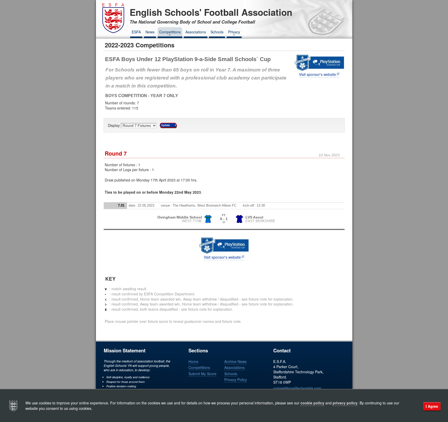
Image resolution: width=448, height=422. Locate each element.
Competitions (170, 31)
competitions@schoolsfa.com (297, 388)
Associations (195, 31)
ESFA (136, 31)
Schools (217, 31)
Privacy (234, 31)
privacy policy (345, 402)
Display (114, 125)
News (150, 31)
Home (193, 361)
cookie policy (312, 402)
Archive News (235, 361)
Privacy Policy (235, 379)
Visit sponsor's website (317, 74)
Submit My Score (202, 373)
